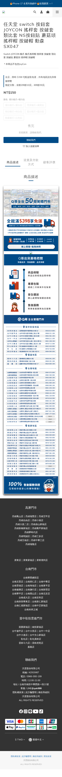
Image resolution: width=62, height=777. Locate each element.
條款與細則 (43, 692)
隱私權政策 (18, 692)
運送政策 (47, 756)
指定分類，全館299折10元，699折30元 (25, 85)
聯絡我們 (31, 140)
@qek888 (36, 688)
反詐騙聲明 (31, 692)
